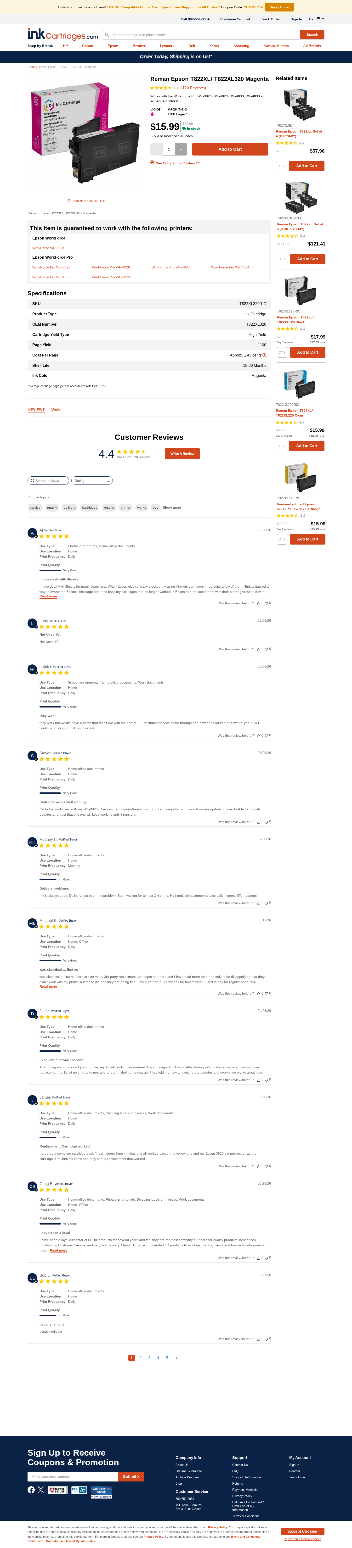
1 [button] (132, 1358)
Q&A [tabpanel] (55, 409)
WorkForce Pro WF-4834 (230, 267)
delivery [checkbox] (69, 507)
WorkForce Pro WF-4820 (111, 267)
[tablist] (149, 412)
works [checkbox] (141, 507)
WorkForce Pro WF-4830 (171, 267)
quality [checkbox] (52, 507)
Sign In (296, 19)
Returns (237, 1483)
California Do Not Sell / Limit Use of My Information (248, 1506)
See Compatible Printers (175, 163)
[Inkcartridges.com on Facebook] (31, 1492)
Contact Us (240, 1465)
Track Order (270, 19)
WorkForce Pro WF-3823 (111, 277)
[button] (258, 603)
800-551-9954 (199, 19)
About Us (182, 1465)
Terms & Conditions (246, 1516)
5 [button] (167, 1358)
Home (32, 67)
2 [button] (140, 1358)
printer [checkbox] (126, 507)
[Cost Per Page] (264, 355)
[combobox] (213, 34)
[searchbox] (48, 480)
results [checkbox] (109, 507)
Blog (179, 1483)
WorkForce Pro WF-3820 (51, 267)
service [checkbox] (35, 507)
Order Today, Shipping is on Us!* (176, 56)
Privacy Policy (242, 1496)
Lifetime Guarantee (189, 1471)
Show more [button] (172, 507)
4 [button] (158, 1358)
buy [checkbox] (155, 507)
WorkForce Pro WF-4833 (51, 277)
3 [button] (149, 1358)
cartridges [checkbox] (89, 507)
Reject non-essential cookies (302, 1539)
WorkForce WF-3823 (48, 248)
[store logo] (63, 34)
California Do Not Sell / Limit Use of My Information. (62, 1541)
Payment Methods (245, 1490)
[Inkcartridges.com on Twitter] (40, 1492)
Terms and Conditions (245, 1536)
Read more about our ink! (88, 201)
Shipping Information (246, 1477)
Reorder (294, 1471)
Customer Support (235, 19)
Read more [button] (48, 596)
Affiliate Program (187, 1477)
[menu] (176, 46)
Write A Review (182, 454)
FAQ (235, 1471)
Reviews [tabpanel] (36, 409)
